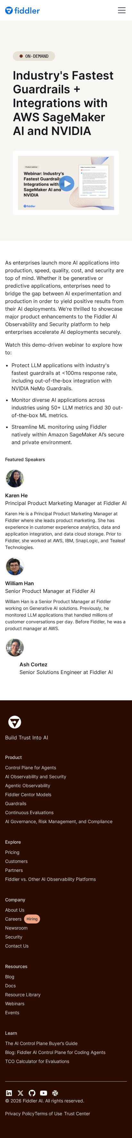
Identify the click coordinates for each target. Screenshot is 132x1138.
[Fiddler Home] (13, 722)
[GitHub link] (32, 1093)
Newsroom (16, 928)
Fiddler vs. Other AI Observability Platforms (50, 879)
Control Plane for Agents (30, 767)
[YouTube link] (43, 1093)
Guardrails (15, 803)
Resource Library (23, 994)
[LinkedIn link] (9, 1093)
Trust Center (77, 1113)
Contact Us (17, 945)
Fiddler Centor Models (28, 794)
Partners (14, 870)
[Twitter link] (20, 1093)
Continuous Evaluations (29, 812)
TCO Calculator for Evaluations (37, 1061)
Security (13, 937)
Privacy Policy (20, 1113)
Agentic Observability (27, 785)
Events (12, 1012)
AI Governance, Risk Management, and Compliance (58, 821)
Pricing (12, 852)
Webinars (14, 1003)
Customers (16, 861)
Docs (10, 985)
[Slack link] (55, 1093)
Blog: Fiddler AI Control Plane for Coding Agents (55, 1052)
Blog (9, 976)
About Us (14, 910)
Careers (13, 919)
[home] (23, 10)
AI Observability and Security (35, 776)
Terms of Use (48, 1113)
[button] (120, 10)
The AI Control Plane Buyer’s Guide (41, 1043)
